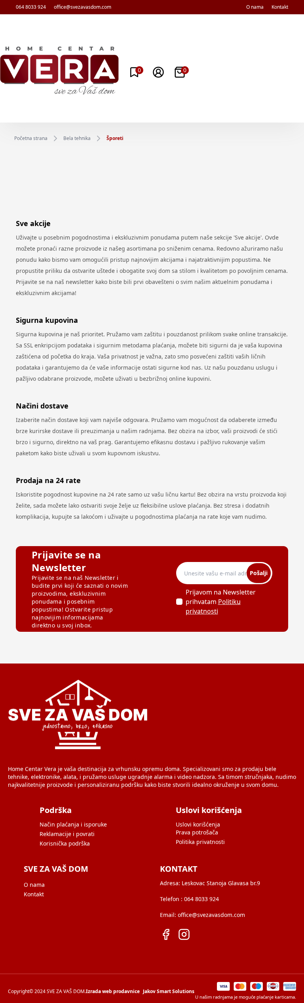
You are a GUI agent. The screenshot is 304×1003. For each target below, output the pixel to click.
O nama (255, 7)
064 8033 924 (31, 7)
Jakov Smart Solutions (168, 991)
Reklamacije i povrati (67, 834)
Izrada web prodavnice (113, 991)
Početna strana (31, 138)
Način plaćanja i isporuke (73, 824)
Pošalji (259, 573)
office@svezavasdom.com (82, 7)
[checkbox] (179, 601)
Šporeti (115, 138)
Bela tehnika (77, 138)
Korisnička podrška (65, 843)
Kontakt (280, 7)
